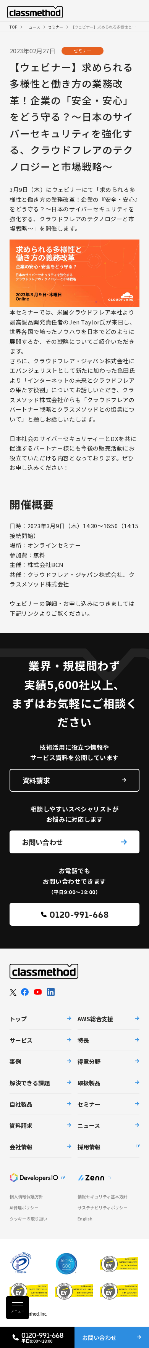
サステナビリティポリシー (103, 1208)
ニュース (32, 27)
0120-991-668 (79, 914)
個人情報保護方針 (26, 1197)
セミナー (55, 27)
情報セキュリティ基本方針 (103, 1197)
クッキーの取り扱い (28, 1219)
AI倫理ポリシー (24, 1208)
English (85, 1219)
